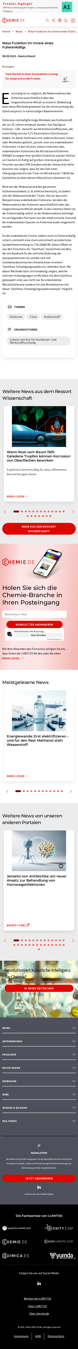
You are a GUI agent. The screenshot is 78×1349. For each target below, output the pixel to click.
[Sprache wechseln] (59, 20)
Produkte (9, 1054)
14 (28, 516)
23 (48, 945)
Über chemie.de (39, 1313)
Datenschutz (56, 1336)
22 (45, 945)
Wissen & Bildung (14, 1107)
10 (52, 511)
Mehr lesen (11, 658)
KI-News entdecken (39, 988)
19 (47, 516)
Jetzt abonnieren (39, 1178)
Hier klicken (38, 635)
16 (35, 516)
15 (31, 516)
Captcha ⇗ (55, 639)
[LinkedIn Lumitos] (39, 1283)
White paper (11, 1067)
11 (56, 511)
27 (64, 945)
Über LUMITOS (37, 1306)
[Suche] (47, 20)
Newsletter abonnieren (34, 624)
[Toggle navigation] (73, 20)
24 (52, 945)
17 (39, 516)
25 (56, 945)
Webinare (9, 1081)
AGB (38, 1336)
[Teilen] (53, 20)
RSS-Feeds (9, 1121)
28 (39, 949)
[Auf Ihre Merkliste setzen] (66, 21)
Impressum (21, 1336)
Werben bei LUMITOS (37, 1298)
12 (60, 511)
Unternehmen (12, 1041)
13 (64, 511)
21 (41, 945)
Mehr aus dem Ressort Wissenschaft (39, 529)
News (6, 1028)
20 (50, 516)
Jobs (5, 1094)
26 (60, 945)
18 (43, 516)
